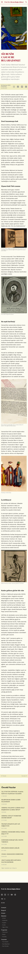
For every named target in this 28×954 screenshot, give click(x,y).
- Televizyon (4, 932)
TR (2, 899)
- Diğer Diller (4, 927)
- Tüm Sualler (4, 941)
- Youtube (3, 936)
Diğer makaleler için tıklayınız (9, 868)
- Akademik (4, 920)
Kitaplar (3, 913)
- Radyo (3, 934)
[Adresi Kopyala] (14, 87)
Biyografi (3, 910)
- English (3, 922)
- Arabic (3, 925)
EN (4, 899)
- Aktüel (3, 918)
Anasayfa (3, 907)
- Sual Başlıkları (5, 944)
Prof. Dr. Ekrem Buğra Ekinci (14, 2)
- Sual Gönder (5, 946)
